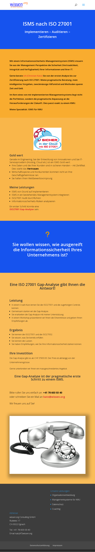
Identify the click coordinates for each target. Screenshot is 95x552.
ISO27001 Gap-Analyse (22, 209)
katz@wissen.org (54, 396)
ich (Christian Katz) (32, 75)
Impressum (57, 545)
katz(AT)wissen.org (23, 533)
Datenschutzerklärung (39, 545)
